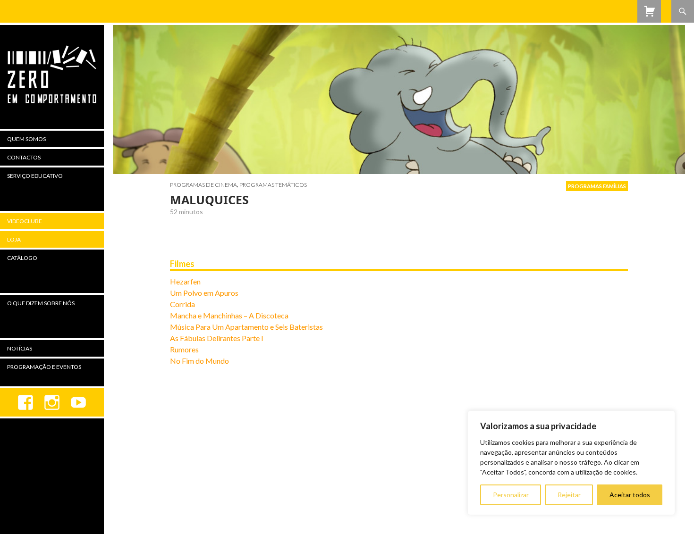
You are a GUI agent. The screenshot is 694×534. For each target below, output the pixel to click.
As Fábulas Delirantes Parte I (216, 338)
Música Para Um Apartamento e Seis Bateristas (246, 326)
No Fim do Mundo (199, 360)
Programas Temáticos (273, 184)
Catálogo (22, 257)
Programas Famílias (597, 186)
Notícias (19, 348)
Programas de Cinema (203, 184)
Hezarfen (185, 281)
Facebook (25, 402)
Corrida (182, 304)
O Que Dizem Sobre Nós (41, 303)
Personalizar (511, 495)
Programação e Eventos (44, 366)
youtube (78, 402)
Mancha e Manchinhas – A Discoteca (229, 315)
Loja (14, 239)
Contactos (24, 157)
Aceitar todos (629, 495)
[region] (571, 462)
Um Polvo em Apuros (204, 292)
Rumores (184, 349)
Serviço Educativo (35, 175)
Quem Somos (26, 138)
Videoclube (24, 221)
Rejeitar (569, 495)
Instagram (52, 402)
